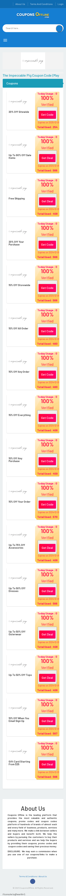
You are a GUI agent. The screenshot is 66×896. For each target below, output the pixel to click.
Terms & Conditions (28, 876)
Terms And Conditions (41, 4)
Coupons (12, 83)
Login (60, 4)
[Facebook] (32, 881)
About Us (20, 4)
